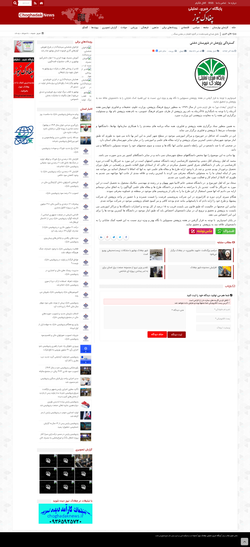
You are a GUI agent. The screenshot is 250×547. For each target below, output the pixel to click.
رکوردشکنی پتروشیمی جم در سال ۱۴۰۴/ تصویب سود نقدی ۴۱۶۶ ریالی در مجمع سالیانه (58, 369)
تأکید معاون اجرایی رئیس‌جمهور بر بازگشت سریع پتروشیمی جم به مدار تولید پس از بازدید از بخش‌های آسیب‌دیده (58, 392)
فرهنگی (144, 28)
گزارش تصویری (109, 28)
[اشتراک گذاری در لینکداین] (101, 237)
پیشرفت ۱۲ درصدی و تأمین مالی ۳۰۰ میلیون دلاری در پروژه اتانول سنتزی (59, 205)
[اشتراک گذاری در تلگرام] (114, 237)
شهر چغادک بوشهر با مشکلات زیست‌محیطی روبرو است (125, 252)
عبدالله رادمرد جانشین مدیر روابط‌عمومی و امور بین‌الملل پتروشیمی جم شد (60, 139)
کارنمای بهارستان (220, 28)
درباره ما (232, 3)
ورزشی (134, 28)
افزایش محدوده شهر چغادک (203, 267)
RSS (210, 3)
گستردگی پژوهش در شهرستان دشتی (212, 43)
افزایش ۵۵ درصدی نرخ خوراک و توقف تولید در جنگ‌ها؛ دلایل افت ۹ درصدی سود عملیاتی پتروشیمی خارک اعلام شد (59, 162)
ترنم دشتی (201, 107)
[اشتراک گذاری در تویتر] (120, 237)
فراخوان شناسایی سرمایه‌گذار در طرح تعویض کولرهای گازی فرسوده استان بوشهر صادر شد (59, 49)
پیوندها (94, 28)
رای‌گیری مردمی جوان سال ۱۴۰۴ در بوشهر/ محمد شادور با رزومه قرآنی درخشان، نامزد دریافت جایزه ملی (60, 128)
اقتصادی (185, 28)
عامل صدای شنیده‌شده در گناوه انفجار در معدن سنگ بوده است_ (191, 34)
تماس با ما (221, 3)
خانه (234, 28)
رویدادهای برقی (170, 28)
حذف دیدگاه (157, 335)
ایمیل (181, 51)
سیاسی (196, 28)
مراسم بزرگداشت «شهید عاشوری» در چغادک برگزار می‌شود (194, 252)
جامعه (206, 28)
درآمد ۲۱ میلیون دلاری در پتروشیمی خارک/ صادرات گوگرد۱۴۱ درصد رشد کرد (60, 229)
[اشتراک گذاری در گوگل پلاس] (107, 237)
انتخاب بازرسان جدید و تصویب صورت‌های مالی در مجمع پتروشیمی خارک (60, 315)
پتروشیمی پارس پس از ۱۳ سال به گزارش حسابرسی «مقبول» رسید (61, 425)
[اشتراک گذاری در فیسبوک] (126, 237)
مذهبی (155, 28)
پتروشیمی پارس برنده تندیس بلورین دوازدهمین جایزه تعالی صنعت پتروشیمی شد (59, 403)
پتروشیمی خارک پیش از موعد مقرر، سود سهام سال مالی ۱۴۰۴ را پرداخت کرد (59, 304)
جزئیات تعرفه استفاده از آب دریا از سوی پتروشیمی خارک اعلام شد (61, 283)
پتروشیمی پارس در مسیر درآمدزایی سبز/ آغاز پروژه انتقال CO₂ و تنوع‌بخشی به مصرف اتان (59, 436)
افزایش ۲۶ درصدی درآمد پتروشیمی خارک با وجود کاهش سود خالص (59, 173)
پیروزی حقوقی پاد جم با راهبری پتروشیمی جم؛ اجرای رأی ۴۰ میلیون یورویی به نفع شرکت (58, 348)
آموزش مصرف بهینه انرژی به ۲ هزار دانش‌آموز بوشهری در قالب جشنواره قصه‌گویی (58, 59)
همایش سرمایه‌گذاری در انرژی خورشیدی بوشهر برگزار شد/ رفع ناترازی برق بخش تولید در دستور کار (58, 83)
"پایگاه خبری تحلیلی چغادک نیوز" (209, 536)
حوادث (123, 28)
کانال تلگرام (200, 3)
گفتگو (85, 28)
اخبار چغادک (212, 51)
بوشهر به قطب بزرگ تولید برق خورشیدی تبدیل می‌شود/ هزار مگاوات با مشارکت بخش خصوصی (58, 95)
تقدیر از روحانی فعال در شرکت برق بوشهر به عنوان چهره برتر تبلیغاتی (60, 70)
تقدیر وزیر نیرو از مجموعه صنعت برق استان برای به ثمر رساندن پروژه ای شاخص (125, 269)
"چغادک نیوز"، (220, 107)
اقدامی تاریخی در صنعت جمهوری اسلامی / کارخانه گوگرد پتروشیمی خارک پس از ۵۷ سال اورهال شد (59, 218)
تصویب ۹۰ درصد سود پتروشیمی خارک (62, 193)
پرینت (172, 51)
